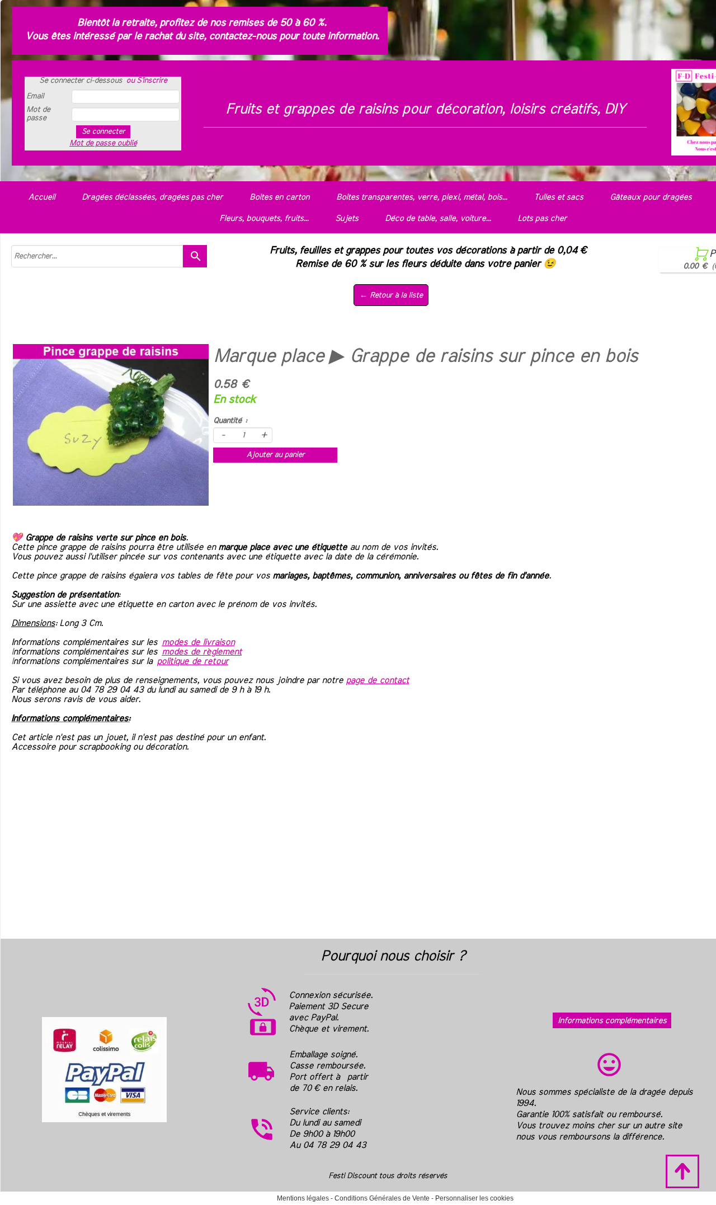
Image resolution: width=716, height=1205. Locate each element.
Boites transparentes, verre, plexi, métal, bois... (421, 197)
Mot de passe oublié (102, 143)
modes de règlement (202, 651)
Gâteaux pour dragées (650, 197)
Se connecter (103, 131)
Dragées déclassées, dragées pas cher (152, 197)
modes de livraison (198, 642)
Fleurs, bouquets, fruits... (263, 218)
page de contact (377, 680)
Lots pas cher (542, 218)
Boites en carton (279, 197)
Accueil (41, 197)
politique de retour (192, 661)
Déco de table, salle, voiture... (438, 218)
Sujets (346, 218)
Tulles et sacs (558, 197)
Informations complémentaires (612, 1020)
